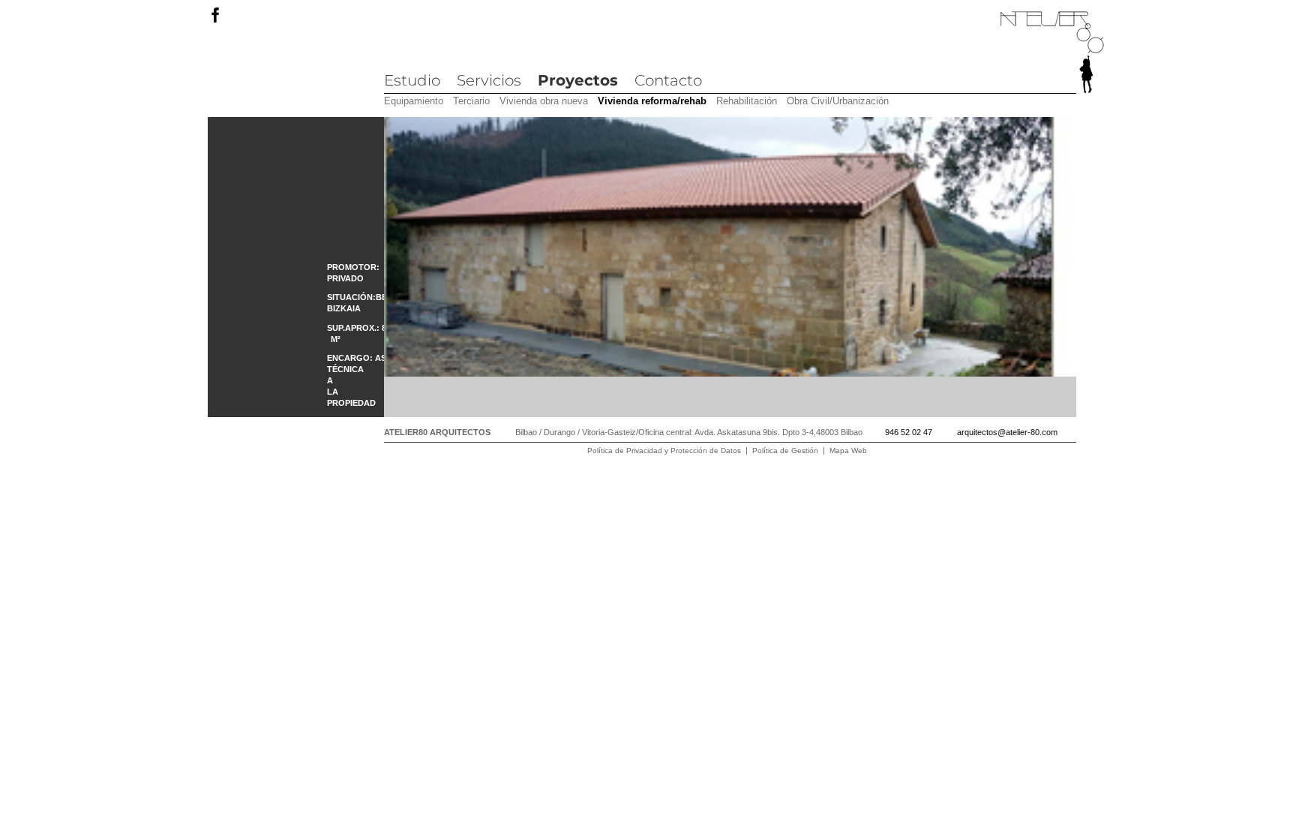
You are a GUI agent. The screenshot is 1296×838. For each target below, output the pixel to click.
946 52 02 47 (908, 432)
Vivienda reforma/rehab (652, 101)
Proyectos (578, 80)
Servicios (489, 80)
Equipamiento (413, 101)
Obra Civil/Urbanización (838, 101)
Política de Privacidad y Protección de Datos (664, 450)
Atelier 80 (1052, 53)
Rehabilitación (746, 101)
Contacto (668, 80)
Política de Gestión (785, 450)
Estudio (412, 80)
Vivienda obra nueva (544, 101)
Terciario (471, 101)
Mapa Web (848, 450)
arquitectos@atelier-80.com (1007, 432)
